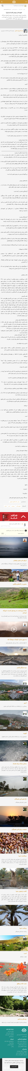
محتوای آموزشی (10, 1045)
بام (9, 506)
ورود (2, 1)
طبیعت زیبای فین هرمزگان (19, 829)
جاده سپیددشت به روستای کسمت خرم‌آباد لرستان (15, 612)
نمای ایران (20, 9)
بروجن (13, 506)
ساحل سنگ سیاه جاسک (20, 764)
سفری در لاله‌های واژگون (20, 584)
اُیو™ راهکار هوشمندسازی (21, 1053)
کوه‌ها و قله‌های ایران (22, 1046)
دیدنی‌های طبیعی (15, 9)
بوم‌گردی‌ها (11, 1043)
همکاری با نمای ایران (9, 1035)
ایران (24, 9)
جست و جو (2, 6)
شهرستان (18, 506)
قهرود (25, 733)
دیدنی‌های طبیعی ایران (22, 1041)
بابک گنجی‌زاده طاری (19, 31)
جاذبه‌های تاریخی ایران (22, 1043)
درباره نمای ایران (10, 1029)
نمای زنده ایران (11, 1031)
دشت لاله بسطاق (22, 984)
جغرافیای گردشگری (22, 1039)
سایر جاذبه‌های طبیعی (7, 9)
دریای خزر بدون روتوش (20, 560)
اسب (25, 953)
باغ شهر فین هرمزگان (21, 799)
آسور (25, 703)
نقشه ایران (24, 1036)
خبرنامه (12, 1039)
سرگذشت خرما (23, 856)
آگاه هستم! (14, 1067)
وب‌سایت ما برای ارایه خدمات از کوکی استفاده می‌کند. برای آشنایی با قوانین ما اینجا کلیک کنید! (14, 1062)
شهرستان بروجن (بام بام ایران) (14, 13)
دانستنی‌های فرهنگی (22, 1045)
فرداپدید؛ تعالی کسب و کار (21, 1055)
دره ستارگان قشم (22, 668)
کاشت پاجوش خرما (21, 891)
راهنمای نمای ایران (10, 1033)
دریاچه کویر (11, 1036)
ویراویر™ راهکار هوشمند (22, 1051)
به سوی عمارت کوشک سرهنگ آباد (17, 639)
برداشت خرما (23, 928)
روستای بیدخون (22, 1019)
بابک (22, 524)
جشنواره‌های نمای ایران (9, 1041)
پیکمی (12, 1046)
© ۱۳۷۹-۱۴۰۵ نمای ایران (22, 1035)
